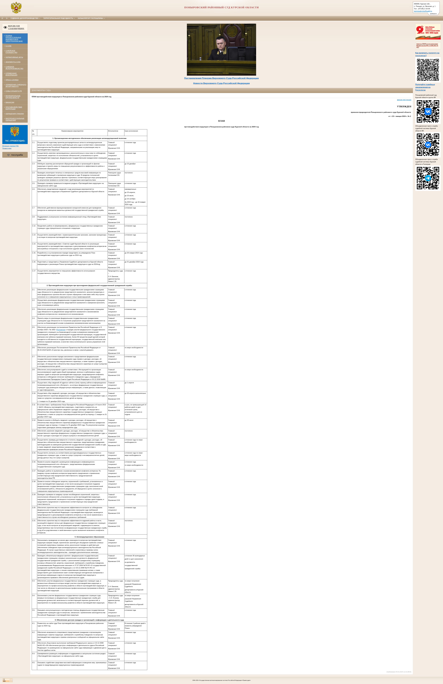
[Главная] (2, 18)
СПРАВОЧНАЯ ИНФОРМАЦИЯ (11, 74)
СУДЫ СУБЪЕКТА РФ (14, 91)
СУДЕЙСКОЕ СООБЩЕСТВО (11, 51)
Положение (61, 330)
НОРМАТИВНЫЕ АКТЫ (14, 57)
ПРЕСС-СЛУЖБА (12, 80)
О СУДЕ (8, 46)
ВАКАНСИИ (10, 102)
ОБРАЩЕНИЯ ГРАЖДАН (15, 114)
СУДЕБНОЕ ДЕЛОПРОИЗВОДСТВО (14, 67)
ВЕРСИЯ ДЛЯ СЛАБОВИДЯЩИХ (16, 27)
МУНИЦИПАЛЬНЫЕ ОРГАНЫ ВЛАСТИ (13, 97)
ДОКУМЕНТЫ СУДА (13, 62)
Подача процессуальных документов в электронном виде (14, 38)
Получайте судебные (425, 85)
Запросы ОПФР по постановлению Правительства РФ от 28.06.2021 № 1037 (427, 45)
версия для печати (404, 100)
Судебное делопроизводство (25, 18)
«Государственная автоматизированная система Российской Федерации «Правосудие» (225, 680)
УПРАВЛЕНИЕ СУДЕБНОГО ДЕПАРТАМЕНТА (16, 85)
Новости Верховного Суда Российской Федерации (221, 83)
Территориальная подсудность (58, 18)
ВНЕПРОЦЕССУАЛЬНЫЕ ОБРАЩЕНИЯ (15, 119)
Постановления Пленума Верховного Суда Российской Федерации (221, 78)
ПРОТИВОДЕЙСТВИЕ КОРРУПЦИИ (14, 108)
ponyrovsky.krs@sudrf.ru (423, 11)
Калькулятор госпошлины (90, 18)
